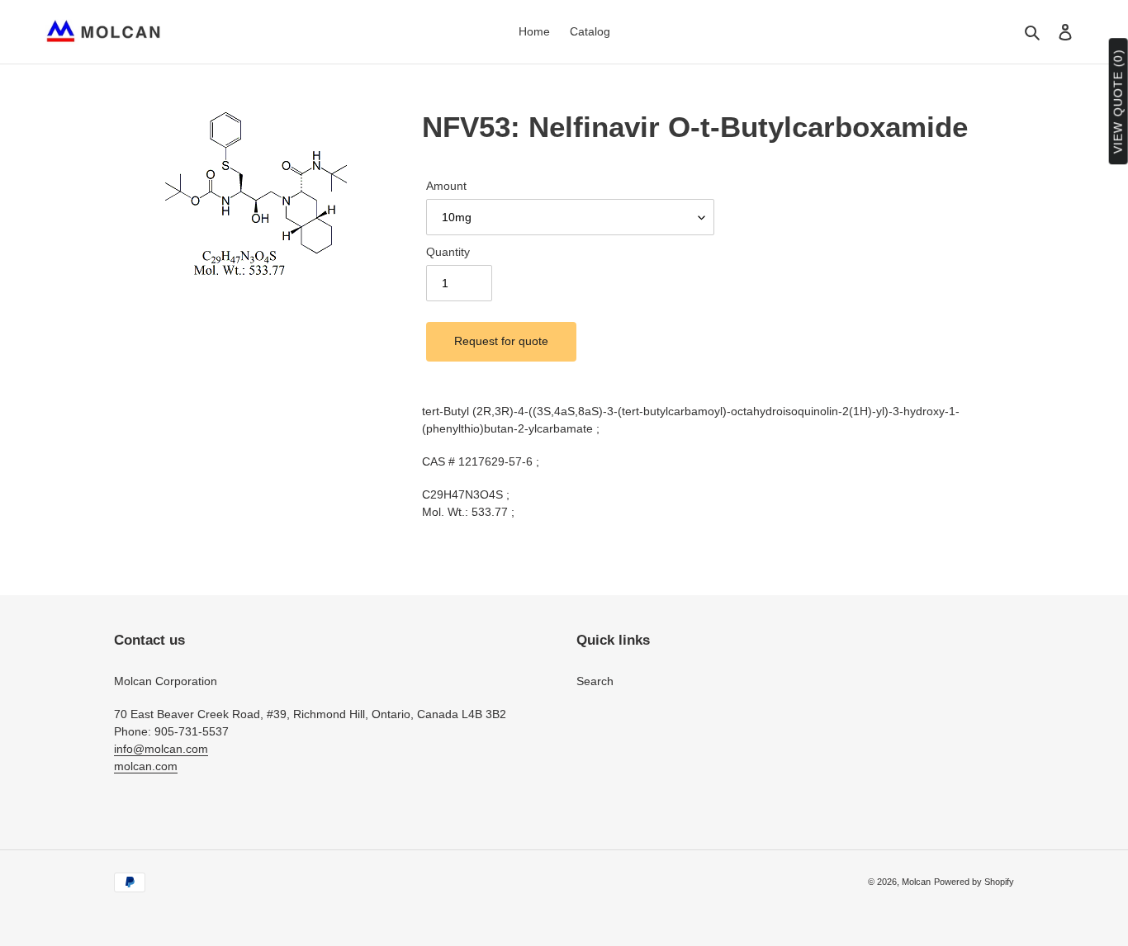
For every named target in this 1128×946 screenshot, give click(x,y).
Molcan (916, 882)
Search (595, 681)
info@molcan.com (161, 748)
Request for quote (501, 341)
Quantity (448, 251)
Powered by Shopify (974, 882)
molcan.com (146, 766)
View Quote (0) (1118, 102)
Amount (446, 185)
